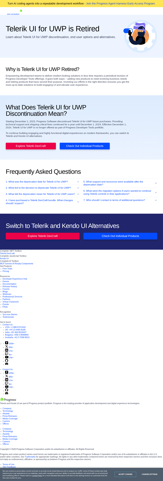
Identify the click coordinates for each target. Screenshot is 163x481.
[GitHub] (6, 361)
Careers (6, 421)
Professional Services (12, 297)
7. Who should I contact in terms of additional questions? (114, 200)
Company (7, 408)
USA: (15, 327)
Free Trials (7, 269)
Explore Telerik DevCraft (31, 146)
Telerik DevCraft (7, 253)
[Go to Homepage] (21, 14)
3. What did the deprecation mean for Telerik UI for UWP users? (40, 194)
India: (15, 332)
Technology (8, 411)
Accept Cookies (125, 474)
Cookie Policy (37, 475)
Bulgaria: (17, 335)
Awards (6, 413)
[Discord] (6, 364)
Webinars (7, 294)
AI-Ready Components (22, 264)
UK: (15, 330)
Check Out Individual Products (84, 146)
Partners (6, 299)
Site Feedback (9, 467)
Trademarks (30, 457)
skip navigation (13, 14)
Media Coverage (10, 419)
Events (6, 304)
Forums (6, 289)
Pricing (6, 271)
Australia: (17, 337)
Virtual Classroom (11, 302)
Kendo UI (4, 258)
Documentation (9, 284)
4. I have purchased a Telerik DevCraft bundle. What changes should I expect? (39, 202)
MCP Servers (6, 264)
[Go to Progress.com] (8, 401)
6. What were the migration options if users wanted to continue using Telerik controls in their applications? (117, 192)
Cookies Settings (149, 474)
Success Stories (10, 314)
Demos (6, 281)
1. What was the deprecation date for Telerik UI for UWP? (37, 181)
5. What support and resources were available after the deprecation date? (113, 183)
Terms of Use (8, 464)
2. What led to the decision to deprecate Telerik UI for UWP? (38, 187)
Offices (6, 424)
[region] (81, 474)
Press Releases (10, 416)
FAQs (5, 307)
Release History (10, 286)
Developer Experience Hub (15, 279)
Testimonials (8, 317)
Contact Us (8, 325)
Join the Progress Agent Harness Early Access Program (120, 3)
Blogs (5, 291)
